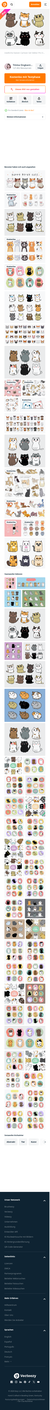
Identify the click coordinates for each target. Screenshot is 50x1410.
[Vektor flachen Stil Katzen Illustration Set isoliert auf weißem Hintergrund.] (24, 517)
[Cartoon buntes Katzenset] (24, 543)
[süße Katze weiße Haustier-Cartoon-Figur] (12, 200)
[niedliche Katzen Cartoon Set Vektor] (24, 239)
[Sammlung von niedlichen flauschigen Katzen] (24, 606)
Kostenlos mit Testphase (25, 78)
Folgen (40, 68)
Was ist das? (29, 110)
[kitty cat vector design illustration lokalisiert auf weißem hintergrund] (15, 581)
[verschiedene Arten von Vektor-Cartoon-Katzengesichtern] (24, 351)
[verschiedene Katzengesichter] (24, 267)
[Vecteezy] (4, 4)
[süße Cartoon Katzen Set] (24, 324)
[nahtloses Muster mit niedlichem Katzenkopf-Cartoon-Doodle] (12, 405)
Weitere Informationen (16, 117)
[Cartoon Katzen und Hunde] (24, 458)
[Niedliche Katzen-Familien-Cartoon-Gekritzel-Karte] (12, 563)
